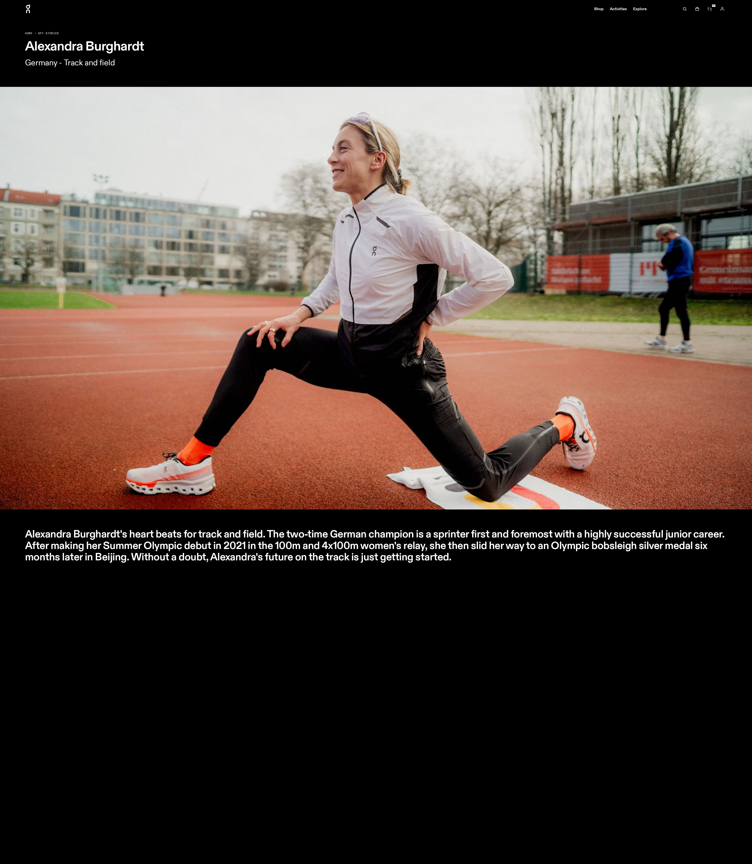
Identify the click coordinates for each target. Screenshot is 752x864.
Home (29, 33)
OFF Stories (48, 33)
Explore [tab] (640, 8)
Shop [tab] (599, 8)
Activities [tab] (618, 8)
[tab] (684, 9)
